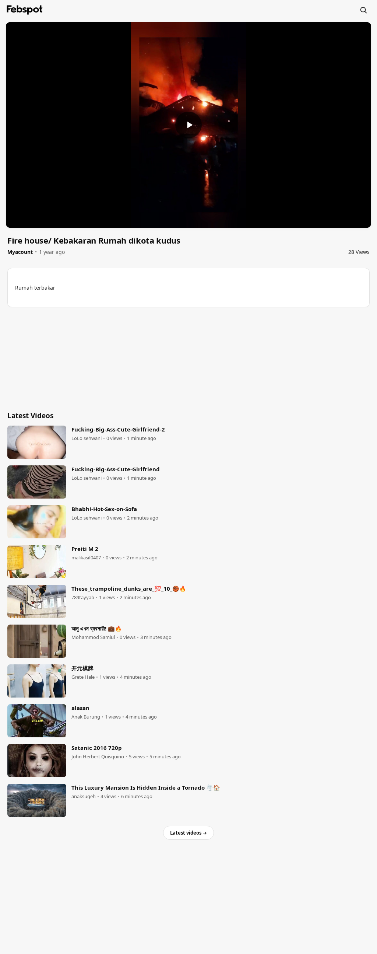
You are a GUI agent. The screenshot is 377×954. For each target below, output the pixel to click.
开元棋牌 (82, 668)
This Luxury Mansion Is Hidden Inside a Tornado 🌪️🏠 (145, 787)
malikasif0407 (86, 558)
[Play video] (188, 125)
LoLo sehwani (86, 438)
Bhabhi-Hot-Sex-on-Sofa (104, 509)
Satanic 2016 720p (96, 747)
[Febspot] (25, 10)
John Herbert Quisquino (97, 757)
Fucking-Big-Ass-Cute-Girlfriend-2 (118, 429)
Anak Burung (85, 717)
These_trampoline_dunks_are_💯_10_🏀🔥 (128, 588)
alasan (80, 708)
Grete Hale (83, 677)
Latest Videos (30, 415)
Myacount (20, 251)
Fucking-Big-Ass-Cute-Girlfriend (115, 469)
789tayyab (82, 597)
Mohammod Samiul (93, 637)
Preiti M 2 (84, 548)
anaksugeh (83, 796)
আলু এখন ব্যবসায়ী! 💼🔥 (96, 628)
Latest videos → (188, 832)
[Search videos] (363, 10)
